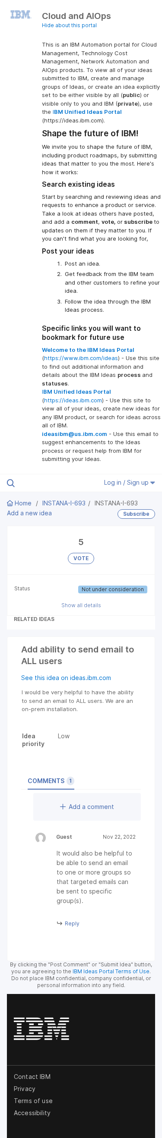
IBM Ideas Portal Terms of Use (111, 971)
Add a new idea (29, 513)
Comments (50, 780)
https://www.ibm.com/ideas (81, 357)
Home (23, 503)
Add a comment (91, 806)
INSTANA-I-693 (64, 503)
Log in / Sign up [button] (127, 482)
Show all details (81, 605)
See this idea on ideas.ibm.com (66, 677)
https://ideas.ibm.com (73, 400)
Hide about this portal (69, 25)
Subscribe (136, 514)
